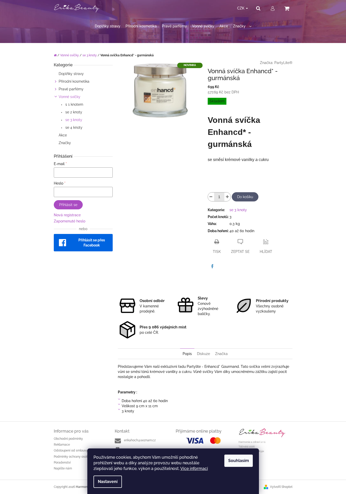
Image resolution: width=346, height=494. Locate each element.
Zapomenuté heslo (69, 221)
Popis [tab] (187, 354)
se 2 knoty (73, 112)
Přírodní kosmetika (74, 81)
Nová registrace (67, 215)
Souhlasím (238, 460)
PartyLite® (283, 63)
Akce (63, 135)
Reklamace (62, 444)
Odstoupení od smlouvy (71, 450)
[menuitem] (107, 26)
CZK (241, 8)
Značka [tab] (221, 354)
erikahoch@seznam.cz (140, 440)
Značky (65, 143)
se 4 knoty (73, 127)
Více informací (194, 468)
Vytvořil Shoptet (281, 487)
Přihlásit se (68, 205)
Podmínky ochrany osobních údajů (78, 456)
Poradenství (62, 462)
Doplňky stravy (71, 74)
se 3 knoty (73, 120)
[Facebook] (212, 266)
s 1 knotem (73, 104)
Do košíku (245, 197)
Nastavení (108, 481)
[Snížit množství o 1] (211, 196)
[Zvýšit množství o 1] (227, 196)
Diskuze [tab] (203, 354)
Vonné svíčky (69, 97)
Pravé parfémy (71, 89)
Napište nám (63, 468)
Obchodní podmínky (68, 439)
